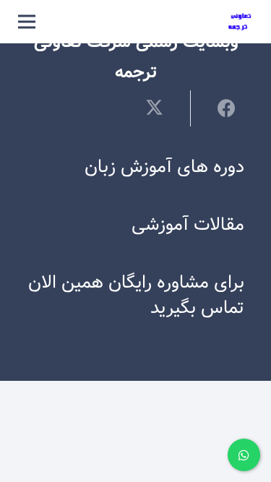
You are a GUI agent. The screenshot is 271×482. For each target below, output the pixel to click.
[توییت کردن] (163, 108)
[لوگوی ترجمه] (240, 22)
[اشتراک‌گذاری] (217, 108)
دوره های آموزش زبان (164, 167)
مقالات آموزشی (188, 225)
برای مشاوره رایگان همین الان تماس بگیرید (136, 295)
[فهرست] (27, 22)
